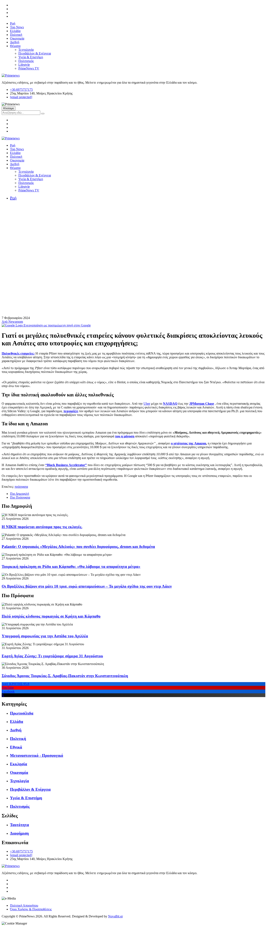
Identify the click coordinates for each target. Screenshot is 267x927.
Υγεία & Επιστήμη (30, 57)
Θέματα (15, 46)
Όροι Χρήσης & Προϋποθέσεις (31, 909)
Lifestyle (24, 64)
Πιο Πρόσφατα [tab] (20, 497)
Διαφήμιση (19, 833)
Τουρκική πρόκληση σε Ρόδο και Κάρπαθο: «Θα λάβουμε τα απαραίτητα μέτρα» (71, 566)
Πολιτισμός (26, 61)
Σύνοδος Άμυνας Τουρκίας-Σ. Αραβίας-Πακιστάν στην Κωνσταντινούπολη (65, 676)
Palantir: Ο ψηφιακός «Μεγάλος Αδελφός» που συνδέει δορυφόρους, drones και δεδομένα (78, 546)
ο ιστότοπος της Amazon (188, 443)
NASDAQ (170, 403)
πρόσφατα (21, 486)
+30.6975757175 (21, 89)
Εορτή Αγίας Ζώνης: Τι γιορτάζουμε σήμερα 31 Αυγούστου (52, 656)
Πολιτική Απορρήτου (24, 905)
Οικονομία (17, 38)
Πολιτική (16, 34)
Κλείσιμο (8, 108)
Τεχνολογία (26, 49)
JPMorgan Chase (201, 403)
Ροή (12, 23)
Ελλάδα (15, 31)
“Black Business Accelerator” (66, 465)
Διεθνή (14, 42)
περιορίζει (70, 411)
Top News (17, 27)
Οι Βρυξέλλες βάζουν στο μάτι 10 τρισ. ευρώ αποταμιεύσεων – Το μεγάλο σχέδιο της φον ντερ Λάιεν (87, 586)
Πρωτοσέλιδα (21, 713)
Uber (147, 403)
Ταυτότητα (19, 825)
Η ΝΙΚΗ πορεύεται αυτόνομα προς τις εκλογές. (42, 527)
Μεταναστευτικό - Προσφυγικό (36, 755)
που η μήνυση (124, 436)
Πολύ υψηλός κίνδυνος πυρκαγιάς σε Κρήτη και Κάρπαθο (51, 616)
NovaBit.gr (115, 916)
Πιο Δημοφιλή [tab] (19, 493)
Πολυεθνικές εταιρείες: (18, 353)
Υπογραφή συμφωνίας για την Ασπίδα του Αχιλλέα (45, 636)
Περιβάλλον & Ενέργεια (34, 53)
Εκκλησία (18, 764)
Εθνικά (16, 747)
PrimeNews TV (28, 68)
